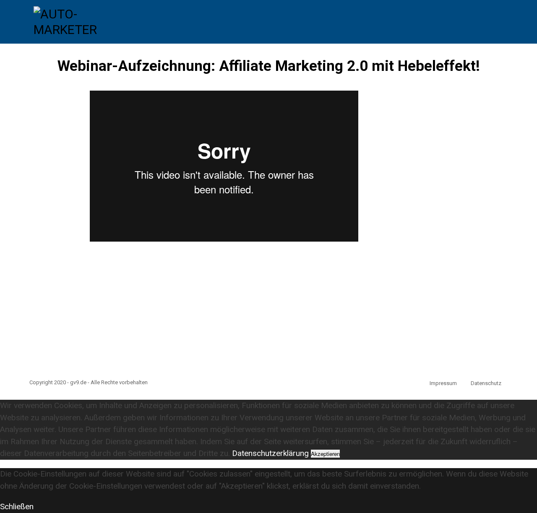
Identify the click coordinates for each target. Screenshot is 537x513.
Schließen (17, 506)
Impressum (443, 383)
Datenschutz (486, 383)
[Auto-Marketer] (75, 20)
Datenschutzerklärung (270, 453)
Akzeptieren (325, 454)
